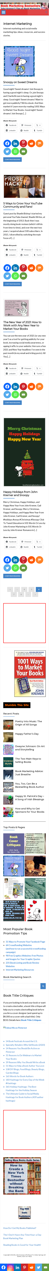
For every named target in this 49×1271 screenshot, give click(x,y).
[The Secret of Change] (13, 911)
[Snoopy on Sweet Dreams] (13, 866)
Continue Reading (12, 159)
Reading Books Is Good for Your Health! (22, 1245)
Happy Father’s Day (27, 734)
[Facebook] (7, 143)
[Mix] (39, 143)
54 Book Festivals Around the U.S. (21, 1041)
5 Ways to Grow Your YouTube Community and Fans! (22, 205)
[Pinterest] (23, 386)
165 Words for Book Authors (19, 1076)
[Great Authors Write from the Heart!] (35, 911)
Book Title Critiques (31, 1020)
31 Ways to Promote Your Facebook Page (25, 941)
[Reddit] (31, 143)
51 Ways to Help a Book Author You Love (25, 1066)
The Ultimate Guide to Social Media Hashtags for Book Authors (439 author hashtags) (24, 1097)
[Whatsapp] (15, 151)
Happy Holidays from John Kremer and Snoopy (20, 493)
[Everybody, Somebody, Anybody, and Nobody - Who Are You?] (35, 844)
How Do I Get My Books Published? (19, 1228)
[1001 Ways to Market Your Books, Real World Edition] (30, 696)
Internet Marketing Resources (20, 969)
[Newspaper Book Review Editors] (35, 889)
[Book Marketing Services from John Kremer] (13, 844)
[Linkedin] (15, 143)
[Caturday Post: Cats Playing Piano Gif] (35, 866)
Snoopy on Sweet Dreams (20, 82)
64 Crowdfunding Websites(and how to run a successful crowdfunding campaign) (26, 948)
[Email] (23, 151)
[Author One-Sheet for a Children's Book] (13, 889)
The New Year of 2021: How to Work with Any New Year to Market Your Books (22, 325)
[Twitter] (7, 151)
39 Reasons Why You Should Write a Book (25, 1062)
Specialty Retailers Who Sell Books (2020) (25, 1045)
